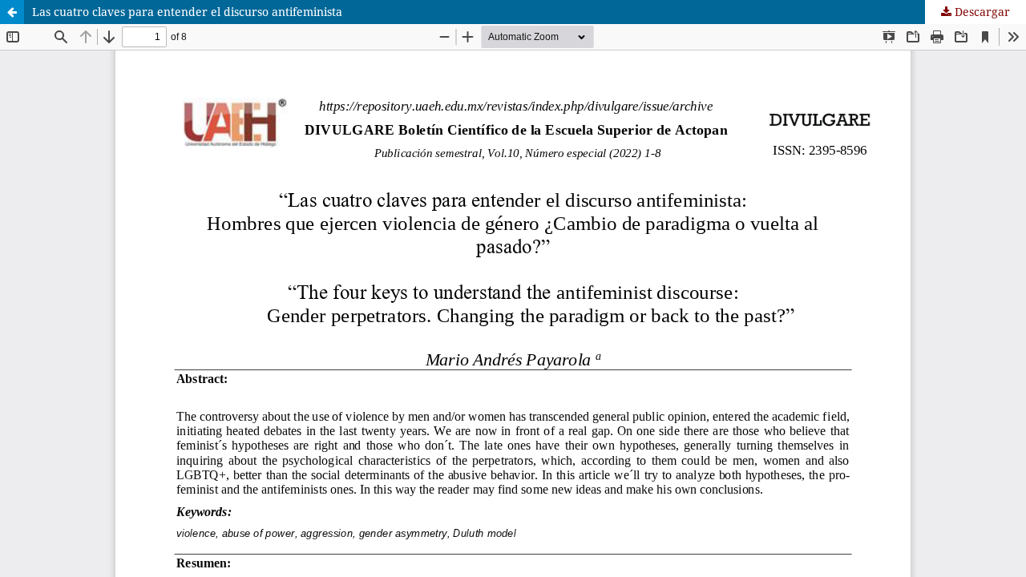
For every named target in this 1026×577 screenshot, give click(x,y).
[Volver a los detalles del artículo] (12, 12)
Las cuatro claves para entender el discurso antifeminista (187, 11)
